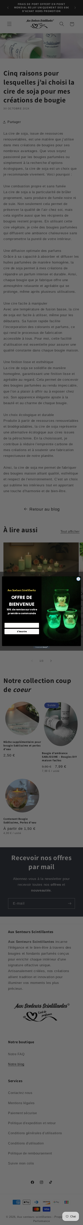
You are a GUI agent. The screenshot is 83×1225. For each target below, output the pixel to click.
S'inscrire (22, 631)
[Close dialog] (78, 579)
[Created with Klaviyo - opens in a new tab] (41, 647)
